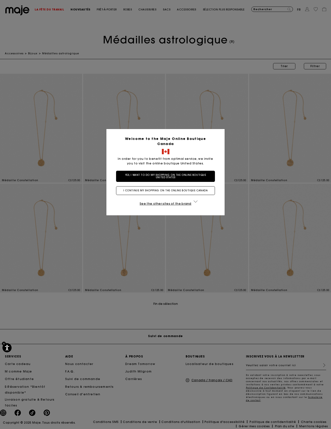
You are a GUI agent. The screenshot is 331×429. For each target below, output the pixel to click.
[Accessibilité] (7, 347)
